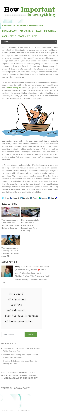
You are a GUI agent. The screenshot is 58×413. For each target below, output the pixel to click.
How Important (7, 410)
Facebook (16, 198)
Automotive (8, 25)
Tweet (6, 198)
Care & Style (9, 36)
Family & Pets (26, 30)
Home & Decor (9, 30)
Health (38, 30)
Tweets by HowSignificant (15, 388)
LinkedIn (26, 198)
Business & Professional (30, 25)
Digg (52, 198)
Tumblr (35, 198)
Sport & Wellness (27, 36)
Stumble (44, 198)
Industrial (50, 30)
